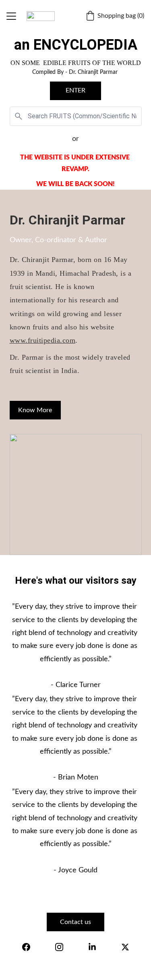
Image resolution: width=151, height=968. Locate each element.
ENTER (75, 90)
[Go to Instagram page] (59, 947)
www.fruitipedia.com (43, 340)
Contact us (75, 922)
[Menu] (11, 16)
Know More (35, 410)
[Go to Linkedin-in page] (92, 947)
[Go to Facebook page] (26, 947)
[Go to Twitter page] (125, 947)
